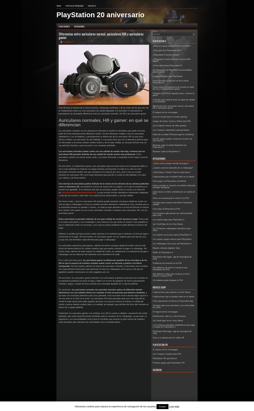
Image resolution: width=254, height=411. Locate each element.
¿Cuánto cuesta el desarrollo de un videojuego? (173, 168)
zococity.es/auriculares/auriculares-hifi (78, 192)
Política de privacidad (74, 6)
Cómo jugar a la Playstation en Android (169, 181)
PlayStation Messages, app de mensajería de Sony (172, 258)
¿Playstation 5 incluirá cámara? (166, 55)
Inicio (59, 6)
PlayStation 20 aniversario (100, 15)
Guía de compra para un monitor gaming (170, 117)
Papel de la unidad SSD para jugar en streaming (173, 134)
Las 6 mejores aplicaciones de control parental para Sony (172, 214)
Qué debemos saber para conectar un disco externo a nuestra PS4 (171, 275)
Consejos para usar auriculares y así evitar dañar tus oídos (173, 306)
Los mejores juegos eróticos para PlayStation (172, 239)
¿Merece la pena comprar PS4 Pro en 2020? (172, 46)
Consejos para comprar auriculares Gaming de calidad (172, 203)
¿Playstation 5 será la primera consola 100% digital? (172, 60)
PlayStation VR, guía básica (165, 358)
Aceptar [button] (162, 406)
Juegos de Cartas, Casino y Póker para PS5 (171, 121)
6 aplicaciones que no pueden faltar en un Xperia (173, 177)
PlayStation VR (160, 345)
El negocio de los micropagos (165, 112)
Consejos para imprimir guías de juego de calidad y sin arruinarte (174, 101)
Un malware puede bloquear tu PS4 (168, 280)
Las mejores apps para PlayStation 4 (168, 220)
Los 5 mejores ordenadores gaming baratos (171, 130)
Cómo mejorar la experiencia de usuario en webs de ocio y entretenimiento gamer (173, 88)
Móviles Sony (159, 287)
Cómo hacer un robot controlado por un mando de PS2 (174, 193)
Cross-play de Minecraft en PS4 (166, 209)
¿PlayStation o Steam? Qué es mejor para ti (171, 172)
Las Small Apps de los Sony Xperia (168, 224)
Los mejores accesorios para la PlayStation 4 (172, 235)
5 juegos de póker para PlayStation (168, 76)
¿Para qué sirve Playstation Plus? (167, 50)
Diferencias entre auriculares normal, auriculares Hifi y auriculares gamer (173, 107)
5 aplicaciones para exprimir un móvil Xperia (171, 292)
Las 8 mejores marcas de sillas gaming (169, 125)
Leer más (174, 406)
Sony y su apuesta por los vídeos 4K (168, 338)
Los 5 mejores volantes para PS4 (167, 354)
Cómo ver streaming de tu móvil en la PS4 (171, 198)
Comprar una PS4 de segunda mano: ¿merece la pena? (173, 94)
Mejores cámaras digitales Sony (166, 248)
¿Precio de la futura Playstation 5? (167, 65)
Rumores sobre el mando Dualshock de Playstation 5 (169, 146)
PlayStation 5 (64, 26)
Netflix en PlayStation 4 (163, 252)
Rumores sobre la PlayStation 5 (166, 151)
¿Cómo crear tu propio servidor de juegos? (171, 163)
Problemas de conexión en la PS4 (167, 263)
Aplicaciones (79, 26)
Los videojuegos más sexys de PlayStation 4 (172, 244)
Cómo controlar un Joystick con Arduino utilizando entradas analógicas (174, 186)
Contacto (92, 6)
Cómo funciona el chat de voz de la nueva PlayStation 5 (171, 82)
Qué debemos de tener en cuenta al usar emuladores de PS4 (170, 268)
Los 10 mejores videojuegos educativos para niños (172, 229)
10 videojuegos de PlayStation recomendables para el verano (172, 71)
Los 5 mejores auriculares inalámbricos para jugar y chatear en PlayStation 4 (174, 326)
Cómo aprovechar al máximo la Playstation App (173, 301)
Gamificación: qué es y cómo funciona (169, 316)
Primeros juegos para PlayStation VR (168, 363)
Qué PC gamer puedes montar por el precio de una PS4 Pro (172, 140)
